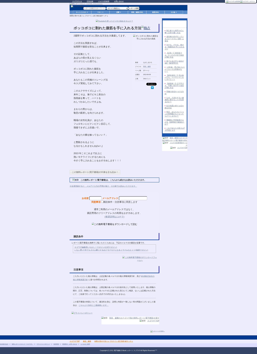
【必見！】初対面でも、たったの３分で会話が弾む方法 (174, 55)
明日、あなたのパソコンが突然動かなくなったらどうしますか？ (174, 114)
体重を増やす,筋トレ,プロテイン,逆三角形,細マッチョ (113, 341)
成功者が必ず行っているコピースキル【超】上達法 (174, 39)
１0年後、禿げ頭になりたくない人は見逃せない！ (175, 69)
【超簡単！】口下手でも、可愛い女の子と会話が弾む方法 (174, 86)
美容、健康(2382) (137, 12)
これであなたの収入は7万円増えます (175, 129)
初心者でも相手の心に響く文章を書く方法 (174, 32)
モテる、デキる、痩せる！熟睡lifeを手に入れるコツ (174, 47)
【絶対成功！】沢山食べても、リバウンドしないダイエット (174, 77)
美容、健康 (147, 66)
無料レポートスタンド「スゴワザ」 (22, 344)
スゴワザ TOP (153, 321)
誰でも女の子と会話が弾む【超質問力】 (174, 62)
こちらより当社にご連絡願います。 (94, 305)
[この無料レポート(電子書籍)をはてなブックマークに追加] (152, 88)
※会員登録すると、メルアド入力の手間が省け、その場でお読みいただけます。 (103, 186)
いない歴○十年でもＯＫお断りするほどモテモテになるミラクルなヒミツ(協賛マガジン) (111, 250)
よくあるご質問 (85, 344)
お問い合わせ (119, 1)
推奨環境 (56, 344)
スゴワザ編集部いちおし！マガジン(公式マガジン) (95, 247)
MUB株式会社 (4, 344)
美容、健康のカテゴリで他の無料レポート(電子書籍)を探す (134, 318)
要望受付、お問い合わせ (69, 344)
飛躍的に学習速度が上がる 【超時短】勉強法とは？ (174, 122)
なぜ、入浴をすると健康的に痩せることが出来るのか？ (174, 100)
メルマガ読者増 (103, 1)
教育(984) (155, 12)
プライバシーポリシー (43, 344)
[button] (95, 172)
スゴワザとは (77, 1)
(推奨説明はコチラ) (114, 216)
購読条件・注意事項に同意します (120, 202)
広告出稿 (90, 1)
